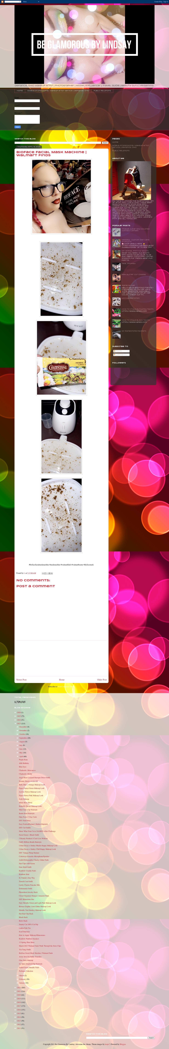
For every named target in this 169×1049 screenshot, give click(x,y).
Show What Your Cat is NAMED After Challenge (37, 831)
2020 (19, 995)
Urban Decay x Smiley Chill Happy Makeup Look (37, 849)
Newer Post (21, 679)
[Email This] (43, 573)
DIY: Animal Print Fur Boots (135, 251)
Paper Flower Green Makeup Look (31, 788)
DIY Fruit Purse (25, 820)
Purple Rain (23, 759)
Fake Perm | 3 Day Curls (28, 817)
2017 (19, 1006)
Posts (118, 351)
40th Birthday (24, 763)
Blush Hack (23, 917)
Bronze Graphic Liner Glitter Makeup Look (35, 906)
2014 (19, 1017)
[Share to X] (47, 573)
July (21, 745)
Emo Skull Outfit (25, 867)
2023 (19, 723)
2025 (19, 716)
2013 (19, 1020)
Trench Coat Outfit (26, 881)
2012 (19, 1024)
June (21, 749)
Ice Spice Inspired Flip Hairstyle (30, 963)
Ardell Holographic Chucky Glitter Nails (34, 860)
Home (20, 91)
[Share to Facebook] (49, 573)
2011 (19, 1028)
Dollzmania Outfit (25, 888)
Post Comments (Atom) (66, 686)
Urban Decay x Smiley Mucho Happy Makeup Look (38, 845)
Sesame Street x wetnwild (28, 781)
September (23, 738)
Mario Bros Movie (25, 802)
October (22, 734)
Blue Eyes (22, 766)
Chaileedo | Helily (25, 774)
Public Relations (102, 91)
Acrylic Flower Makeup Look (30, 792)
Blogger (123, 1044)
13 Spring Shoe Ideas (26, 942)
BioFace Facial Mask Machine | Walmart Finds (36, 953)
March (21, 975)
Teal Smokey (128, 263)
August (22, 741)
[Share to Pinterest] (52, 573)
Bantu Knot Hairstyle (26, 813)
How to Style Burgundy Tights (137, 309)
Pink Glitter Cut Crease (134, 274)
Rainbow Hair (128, 285)
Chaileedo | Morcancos (27, 770)
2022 (19, 987)
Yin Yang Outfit (25, 949)
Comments (121, 355)
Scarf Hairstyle (24, 931)
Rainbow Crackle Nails (27, 870)
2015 (19, 1013)
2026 (19, 712)
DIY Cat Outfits (25, 827)
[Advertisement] (61, 658)
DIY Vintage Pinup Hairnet (29, 853)
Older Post (102, 679)
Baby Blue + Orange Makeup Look (32, 784)
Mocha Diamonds (131, 298)
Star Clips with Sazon (27, 863)
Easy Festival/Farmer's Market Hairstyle (33, 824)
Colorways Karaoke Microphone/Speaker (34, 856)
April (21, 756)
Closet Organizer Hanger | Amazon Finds (34, 895)
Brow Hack (23, 921)
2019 (19, 998)
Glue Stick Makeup (26, 960)
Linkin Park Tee (25, 928)
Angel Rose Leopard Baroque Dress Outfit (34, 777)
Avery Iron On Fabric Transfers (30, 956)
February (22, 979)
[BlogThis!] (45, 573)
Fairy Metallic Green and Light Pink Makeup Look (37, 903)
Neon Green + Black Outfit (29, 835)
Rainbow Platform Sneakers (29, 938)
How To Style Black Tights (136, 320)
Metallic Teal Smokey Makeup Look (32, 910)
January (22, 983)
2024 (19, 720)
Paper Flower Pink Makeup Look (31, 795)
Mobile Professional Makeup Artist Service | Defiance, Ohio (58, 91)
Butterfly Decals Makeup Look (30, 806)
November (23, 730)
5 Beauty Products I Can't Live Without (33, 838)
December (23, 726)
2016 (19, 1009)
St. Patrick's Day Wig (27, 878)
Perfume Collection (26, 971)
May (21, 752)
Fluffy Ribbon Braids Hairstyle (30, 842)
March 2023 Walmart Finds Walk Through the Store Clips (40, 946)
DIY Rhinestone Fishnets (134, 331)
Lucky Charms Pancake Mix (29, 885)
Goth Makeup (24, 799)
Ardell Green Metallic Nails (29, 967)
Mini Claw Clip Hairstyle (28, 809)
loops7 (107, 1044)
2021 (19, 991)
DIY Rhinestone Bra (26, 899)
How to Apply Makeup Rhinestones (32, 935)
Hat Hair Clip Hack (26, 913)
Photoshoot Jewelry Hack (28, 892)
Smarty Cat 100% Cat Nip (28, 924)
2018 (19, 1002)
